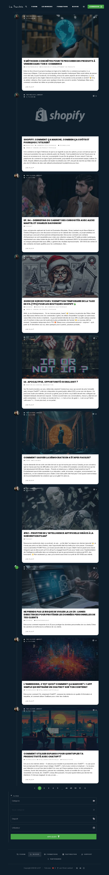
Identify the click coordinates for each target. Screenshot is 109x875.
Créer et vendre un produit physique (40, 148)
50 (75, 788)
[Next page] (85, 788)
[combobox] (53, 827)
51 (80, 788)
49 (71, 788)
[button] (53, 800)
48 (66, 788)
